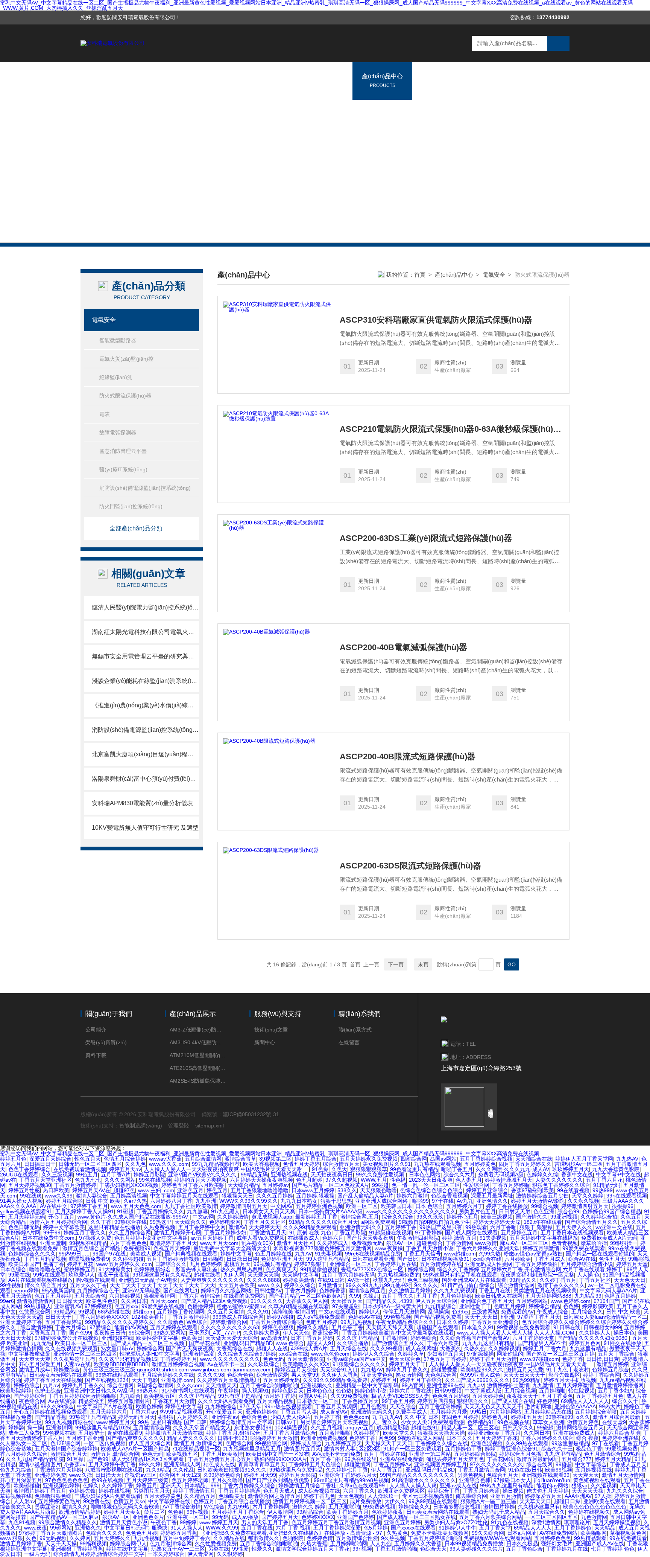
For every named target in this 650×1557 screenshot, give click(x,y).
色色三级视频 (423, 1280)
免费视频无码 (367, 1243)
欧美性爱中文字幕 (157, 1338)
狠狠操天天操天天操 (441, 1433)
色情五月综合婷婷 (125, 1159)
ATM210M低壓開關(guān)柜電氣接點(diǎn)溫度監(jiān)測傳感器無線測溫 (198, 1055)
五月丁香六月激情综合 (289, 1433)
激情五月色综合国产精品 (91, 1248)
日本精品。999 (202, 1485)
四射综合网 (414, 1159)
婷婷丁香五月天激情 (493, 1359)
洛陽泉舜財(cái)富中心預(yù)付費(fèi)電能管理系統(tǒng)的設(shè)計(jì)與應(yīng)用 (145, 778)
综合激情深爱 (272, 1375)
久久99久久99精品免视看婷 (335, 1380)
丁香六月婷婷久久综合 (547, 1438)
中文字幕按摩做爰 (29, 1354)
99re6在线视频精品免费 (373, 1254)
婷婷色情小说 (370, 1391)
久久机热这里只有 (74, 1359)
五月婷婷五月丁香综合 (237, 1512)
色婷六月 (332, 1238)
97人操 (603, 1496)
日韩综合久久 (171, 1264)
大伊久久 (394, 1501)
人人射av (24, 1501)
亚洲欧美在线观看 (604, 1501)
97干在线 (443, 1201)
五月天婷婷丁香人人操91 (84, 1211)
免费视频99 (136, 1248)
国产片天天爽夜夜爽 (370, 1238)
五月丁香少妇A (615, 1391)
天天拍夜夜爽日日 (332, 1175)
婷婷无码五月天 (136, 1417)
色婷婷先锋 (82, 1491)
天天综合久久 (190, 1222)
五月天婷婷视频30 (29, 1185)
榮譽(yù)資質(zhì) (106, 1042)
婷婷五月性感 (24, 1190)
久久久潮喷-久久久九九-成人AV (512, 1169)
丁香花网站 (500, 1459)
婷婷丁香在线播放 (507, 1206)
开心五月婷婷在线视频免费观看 (50, 1412)
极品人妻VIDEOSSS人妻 (400, 1396)
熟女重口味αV (117, 1348)
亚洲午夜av (224, 1417)
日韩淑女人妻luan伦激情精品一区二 (605, 1317)
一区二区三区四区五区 (551, 1517)
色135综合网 (65, 1443)
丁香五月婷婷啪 (510, 1185)
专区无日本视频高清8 (427, 1496)
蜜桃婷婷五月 (80, 1269)
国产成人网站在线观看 (471, 1232)
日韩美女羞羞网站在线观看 (61, 1375)
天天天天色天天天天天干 (493, 1406)
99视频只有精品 (272, 1264)
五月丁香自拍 (326, 1459)
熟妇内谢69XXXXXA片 (280, 1459)
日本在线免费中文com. (49, 1238)
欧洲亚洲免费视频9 (323, 1438)
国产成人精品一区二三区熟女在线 (416, 1517)
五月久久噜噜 (227, 1480)
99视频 (86, 1312)
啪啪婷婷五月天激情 (274, 1438)
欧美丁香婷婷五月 (348, 1512)
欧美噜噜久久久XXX (306, 1364)
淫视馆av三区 (140, 1475)
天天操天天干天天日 (388, 1443)
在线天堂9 (614, 1422)
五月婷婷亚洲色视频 (319, 1206)
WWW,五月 (374, 1180)
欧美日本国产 (24, 1264)
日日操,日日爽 (602, 1359)
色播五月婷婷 (620, 1296)
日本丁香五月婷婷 (312, 1338)
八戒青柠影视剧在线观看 (114, 1470)
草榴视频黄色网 (628, 1533)
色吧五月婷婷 (509, 1306)
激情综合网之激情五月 (274, 1496)
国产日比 (407, 1259)
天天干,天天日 (481, 1317)
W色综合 (197, 1322)
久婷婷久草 (411, 1354)
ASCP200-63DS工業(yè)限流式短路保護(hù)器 (426, 538)
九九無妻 (197, 1211)
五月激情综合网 (151, 1427)
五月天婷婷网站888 (548, 1296)
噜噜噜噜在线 (45, 1269)
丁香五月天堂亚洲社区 (45, 1180)
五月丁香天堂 (495, 1528)
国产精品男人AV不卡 (542, 1343)
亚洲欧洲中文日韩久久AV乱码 (99, 1391)
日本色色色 (320, 1391)
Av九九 (465, 1201)
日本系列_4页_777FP (214, 1333)
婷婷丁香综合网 (601, 1375)
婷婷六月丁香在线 (410, 1391)
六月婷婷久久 (192, 1417)
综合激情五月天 (341, 1164)
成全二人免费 (24, 1433)
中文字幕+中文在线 (618, 1175)
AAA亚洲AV (578, 1496)
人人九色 (380, 1543)
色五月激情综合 (602, 1454)
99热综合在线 (130, 1222)
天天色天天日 (629, 1280)
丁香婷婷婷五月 (178, 1359)
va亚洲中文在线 (614, 1227)
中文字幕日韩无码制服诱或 (135, 1528)
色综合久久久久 (104, 1533)
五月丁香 (426, 1296)
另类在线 (218, 1549)
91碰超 (125, 1211)
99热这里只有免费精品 (296, 1470)
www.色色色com (330, 1354)
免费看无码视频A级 (501, 1175)
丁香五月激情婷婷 (75, 1185)
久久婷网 (80, 1538)
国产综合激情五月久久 (591, 1222)
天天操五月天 (347, 1301)
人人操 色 (588, 1275)
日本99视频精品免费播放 (474, 1543)
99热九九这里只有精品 (506, 1485)
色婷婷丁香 (362, 1438)
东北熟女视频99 (253, 1427)
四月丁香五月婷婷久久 (525, 1164)
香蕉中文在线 (577, 1175)
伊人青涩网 (200, 1554)
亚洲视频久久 (317, 1385)
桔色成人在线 (219, 1464)
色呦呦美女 (232, 1496)
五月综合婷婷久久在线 (167, 1375)
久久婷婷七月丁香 (347, 1470)
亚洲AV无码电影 (141, 1290)
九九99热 (238, 1507)
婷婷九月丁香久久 (407, 1370)
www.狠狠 (11, 1538)
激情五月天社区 (295, 1243)
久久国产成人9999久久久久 (477, 1380)
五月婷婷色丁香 (463, 1449)
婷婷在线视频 (114, 1491)
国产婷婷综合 (29, 1396)
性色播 (398, 1180)
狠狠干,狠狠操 (536, 1227)
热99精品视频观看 (181, 1412)
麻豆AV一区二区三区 (524, 1243)
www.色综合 (290, 1343)
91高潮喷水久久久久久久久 (424, 1480)
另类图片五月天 (151, 1491)
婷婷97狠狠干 (310, 1264)
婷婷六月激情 (412, 1196)
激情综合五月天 (68, 1454)
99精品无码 (254, 1175)
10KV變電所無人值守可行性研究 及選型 (145, 827)
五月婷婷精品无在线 (548, 1412)
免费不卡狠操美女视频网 (440, 1533)
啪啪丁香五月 (457, 1169)
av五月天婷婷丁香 (212, 1238)
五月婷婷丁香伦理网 (180, 1312)
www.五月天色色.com (136, 1206)
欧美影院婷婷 (16, 1391)
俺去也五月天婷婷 (548, 1491)
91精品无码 (606, 1185)
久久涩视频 (604, 1485)
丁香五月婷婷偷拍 (536, 1264)
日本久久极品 (522, 1543)
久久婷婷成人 (332, 1243)
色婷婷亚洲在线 (620, 1438)
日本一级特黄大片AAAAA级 (330, 1211)
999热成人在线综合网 (238, 1317)
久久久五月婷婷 (274, 1196)
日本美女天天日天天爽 (269, 1211)
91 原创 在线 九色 (310, 1232)
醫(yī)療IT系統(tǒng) (123, 469)
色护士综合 (48, 1391)
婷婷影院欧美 (598, 1306)
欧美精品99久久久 (481, 1370)
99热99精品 (527, 1380)
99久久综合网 (488, 1533)
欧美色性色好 (102, 1301)
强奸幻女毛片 (557, 1543)
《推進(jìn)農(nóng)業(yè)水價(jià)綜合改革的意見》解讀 (145, 705)
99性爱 (240, 1549)
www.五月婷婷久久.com (124, 1264)
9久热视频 (393, 1538)
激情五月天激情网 (623, 1475)
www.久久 (269, 1285)
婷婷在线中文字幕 (127, 1549)
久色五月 (630, 1217)
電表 (104, 414)
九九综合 (130, 1396)
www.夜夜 (35, 1528)
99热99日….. (74, 1254)
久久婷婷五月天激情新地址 (228, 1380)
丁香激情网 (459, 1243)
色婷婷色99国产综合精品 (611, 1211)
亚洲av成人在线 (458, 1485)
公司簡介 (95, 1030)
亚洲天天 (170, 1485)
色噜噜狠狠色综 (53, 1496)
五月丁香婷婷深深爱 (337, 1528)
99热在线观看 (49, 1275)
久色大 (339, 1169)
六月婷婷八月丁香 (171, 1201)
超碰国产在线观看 (437, 1327)
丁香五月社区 (595, 1280)
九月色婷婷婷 (205, 1264)
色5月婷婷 (376, 1528)
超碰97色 (124, 1190)
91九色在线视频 (510, 1522)
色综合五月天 (502, 1475)
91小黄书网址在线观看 (188, 1391)
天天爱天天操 (263, 1275)
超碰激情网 (357, 1464)
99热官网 (413, 1385)
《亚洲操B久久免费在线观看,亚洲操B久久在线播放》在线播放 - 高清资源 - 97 (292, 1533)
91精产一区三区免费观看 (412, 1449)
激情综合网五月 (367, 1290)
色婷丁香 (572, 1359)
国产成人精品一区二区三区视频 (148, 1343)
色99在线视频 (107, 1480)
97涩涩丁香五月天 (538, 1317)
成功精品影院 (392, 1427)
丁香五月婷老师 (481, 1491)
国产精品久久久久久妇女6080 (593, 1338)
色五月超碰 (309, 1180)
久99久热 (490, 1254)
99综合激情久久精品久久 (67, 1522)
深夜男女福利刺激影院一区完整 (537, 1275)
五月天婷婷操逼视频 (617, 1522)
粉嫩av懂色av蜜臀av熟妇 (533, 1254)
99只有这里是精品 (239, 1396)
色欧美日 (191, 1338)
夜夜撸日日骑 (110, 1333)
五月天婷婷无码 (26, 1217)
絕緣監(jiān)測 (115, 377)
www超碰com (460, 1254)
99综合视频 (544, 1206)
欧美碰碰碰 (27, 1485)
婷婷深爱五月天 (543, 1496)
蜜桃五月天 (237, 1264)
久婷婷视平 (367, 1433)
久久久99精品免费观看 (310, 1227)
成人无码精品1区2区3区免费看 (148, 1459)
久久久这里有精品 (357, 1338)
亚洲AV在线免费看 (401, 1459)
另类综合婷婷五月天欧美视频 (334, 1422)
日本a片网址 (521, 1533)
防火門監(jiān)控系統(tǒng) (130, 506)
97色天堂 (250, 1406)
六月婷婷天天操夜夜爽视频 (261, 1180)
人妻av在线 (77, 1364)
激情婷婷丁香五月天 (173, 1243)
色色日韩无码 (24, 1227)
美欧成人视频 (146, 1254)
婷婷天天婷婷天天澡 (497, 1222)
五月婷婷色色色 (552, 1538)
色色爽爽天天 (281, 1269)
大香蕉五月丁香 (47, 1333)
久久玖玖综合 (263, 1364)
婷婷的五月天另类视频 (200, 1180)
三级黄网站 (485, 1312)
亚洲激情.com (177, 1380)
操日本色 (624, 1333)
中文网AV (281, 1206)
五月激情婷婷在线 (441, 1264)
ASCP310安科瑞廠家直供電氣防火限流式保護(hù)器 (436, 320)
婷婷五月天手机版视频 (570, 1380)
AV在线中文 (53, 1206)
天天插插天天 (221, 1385)
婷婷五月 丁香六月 (544, 1348)
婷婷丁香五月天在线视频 (53, 1380)
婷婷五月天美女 (122, 1512)
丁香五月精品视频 (45, 1259)
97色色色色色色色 (66, 1480)
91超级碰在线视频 (390, 1232)
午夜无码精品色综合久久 (405, 1322)
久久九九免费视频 (455, 1290)
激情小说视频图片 (40, 1464)
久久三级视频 (57, 1175)
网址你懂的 (510, 1354)
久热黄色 (397, 1533)
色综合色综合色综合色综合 (431, 1190)
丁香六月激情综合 (199, 1296)
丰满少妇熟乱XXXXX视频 (128, 1185)
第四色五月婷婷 (460, 1417)
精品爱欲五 (91, 1401)
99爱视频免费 (621, 1449)
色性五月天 (612, 1259)
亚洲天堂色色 (377, 1375)
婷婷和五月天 (526, 1417)
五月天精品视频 (275, 1401)
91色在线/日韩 (525, 1470)
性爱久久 (262, 1549)
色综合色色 (240, 1375)
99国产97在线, (110, 1254)
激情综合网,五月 (359, 1217)
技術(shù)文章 (271, 1030)
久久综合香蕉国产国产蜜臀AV (474, 1338)
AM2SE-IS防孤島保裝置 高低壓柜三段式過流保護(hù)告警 (198, 1081)
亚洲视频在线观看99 (545, 1475)
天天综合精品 (243, 1185)
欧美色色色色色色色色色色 (594, 1507)
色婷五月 (203, 1501)
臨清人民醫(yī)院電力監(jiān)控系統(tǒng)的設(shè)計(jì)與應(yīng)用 (145, 607)
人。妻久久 (385, 1422)
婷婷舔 (16, 1427)
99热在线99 (559, 1417)
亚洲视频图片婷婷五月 (440, 1464)
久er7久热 (135, 1201)
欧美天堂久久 (399, 1433)
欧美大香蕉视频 (261, 1164)
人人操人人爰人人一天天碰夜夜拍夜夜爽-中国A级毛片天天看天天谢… (226, 1169)
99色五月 (87, 1175)
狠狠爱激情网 (159, 1296)
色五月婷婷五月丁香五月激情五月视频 (336, 1522)
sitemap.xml (209, 1126)
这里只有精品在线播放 (114, 1227)
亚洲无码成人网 (182, 1464)
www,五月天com (219, 1243)
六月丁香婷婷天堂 (533, 1338)
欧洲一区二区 (362, 1206)
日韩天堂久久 (518, 1427)
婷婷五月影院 (149, 1175)
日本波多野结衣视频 (456, 1507)
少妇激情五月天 (445, 1354)
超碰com (143, 1312)
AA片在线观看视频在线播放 (40, 1280)
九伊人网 (234, 1275)
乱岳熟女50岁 (257, 1243)
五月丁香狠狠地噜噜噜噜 (260, 1190)
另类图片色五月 (477, 1211)
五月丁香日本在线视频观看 (572, 1232)
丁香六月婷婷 (300, 1290)
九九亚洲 (205, 1201)
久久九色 (135, 1164)
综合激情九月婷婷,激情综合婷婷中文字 (98, 1554)
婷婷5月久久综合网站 (226, 1290)
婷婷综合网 (421, 1269)
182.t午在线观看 (543, 1222)
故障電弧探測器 (117, 433)
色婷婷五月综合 (610, 1370)
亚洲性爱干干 (475, 1306)
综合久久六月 (459, 1175)
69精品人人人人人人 (585, 1401)
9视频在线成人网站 (420, 1438)
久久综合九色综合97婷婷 (246, 1354)
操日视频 (513, 1491)
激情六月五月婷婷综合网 (58, 1222)
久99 (354, 1296)
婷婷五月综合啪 (64, 1201)
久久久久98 (210, 1375)
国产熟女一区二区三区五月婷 (560, 1354)
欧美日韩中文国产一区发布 (277, 1454)
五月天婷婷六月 (108, 1412)
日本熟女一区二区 (318, 1401)
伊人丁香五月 (386, 1470)
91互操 (75, 1459)
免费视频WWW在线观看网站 (497, 1538)
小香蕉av (74, 1464)
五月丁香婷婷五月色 (599, 1396)
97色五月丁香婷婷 (445, 1359)
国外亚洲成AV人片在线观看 (474, 1280)
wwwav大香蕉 (165, 1159)
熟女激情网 (409, 1375)
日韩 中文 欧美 (103, 1201)
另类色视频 (470, 1475)
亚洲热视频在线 (289, 1175)
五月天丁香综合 (616, 1354)
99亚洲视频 (563, 1217)
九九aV (475, 1385)
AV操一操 (359, 1280)
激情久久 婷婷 (308, 1507)
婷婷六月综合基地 (619, 1433)
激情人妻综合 (91, 1196)
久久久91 (258, 1312)
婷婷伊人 (369, 1312)
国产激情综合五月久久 (398, 1343)
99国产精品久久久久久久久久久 (417, 1475)
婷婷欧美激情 (298, 1280)
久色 (31, 1538)
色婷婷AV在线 (364, 1317)
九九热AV (627, 1159)
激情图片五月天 (302, 1449)
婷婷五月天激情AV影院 (538, 1201)
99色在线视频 (155, 1180)
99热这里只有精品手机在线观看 (460, 1275)
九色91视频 (21, 1522)
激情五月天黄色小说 (123, 1522)
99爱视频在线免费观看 (523, 1327)
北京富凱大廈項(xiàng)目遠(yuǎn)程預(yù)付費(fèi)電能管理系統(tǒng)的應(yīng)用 (145, 754)
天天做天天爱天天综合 (231, 1338)
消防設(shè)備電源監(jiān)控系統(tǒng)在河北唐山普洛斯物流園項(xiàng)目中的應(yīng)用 (145, 730)
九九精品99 (587, 1296)
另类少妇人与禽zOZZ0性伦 (456, 1522)
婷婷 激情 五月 (459, 1238)
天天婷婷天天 (264, 1227)
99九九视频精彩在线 (69, 1422)
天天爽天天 (586, 1475)
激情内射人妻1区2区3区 (352, 1449)
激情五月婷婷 (612, 1364)
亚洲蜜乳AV (68, 1306)
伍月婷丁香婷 (280, 1396)
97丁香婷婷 (428, 1232)
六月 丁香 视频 (293, 1528)
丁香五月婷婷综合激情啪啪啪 (82, 1396)
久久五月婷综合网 (130, 1232)
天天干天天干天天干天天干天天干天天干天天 (162, 1285)
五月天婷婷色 (488, 1396)
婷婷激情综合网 (228, 1322)
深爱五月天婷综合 (50, 1159)
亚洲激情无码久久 (361, 1227)
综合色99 (568, 1211)
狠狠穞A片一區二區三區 (488, 1501)
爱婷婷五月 (384, 1380)
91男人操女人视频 (21, 1201)
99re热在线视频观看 (288, 1406)
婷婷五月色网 (585, 1343)
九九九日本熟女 (299, 1201)
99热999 (602, 1190)
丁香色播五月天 (360, 1401)
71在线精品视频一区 (196, 1449)
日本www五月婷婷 (313, 1190)
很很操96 (622, 1206)
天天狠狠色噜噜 (378, 1190)
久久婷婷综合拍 (598, 1217)
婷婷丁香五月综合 (316, 1159)
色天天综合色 (405, 1359)
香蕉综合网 (325, 1333)
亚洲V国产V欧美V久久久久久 (203, 1175)
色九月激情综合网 (171, 1543)
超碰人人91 (320, 1343)
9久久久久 (426, 1285)
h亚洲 (507, 1317)
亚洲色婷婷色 (261, 1412)
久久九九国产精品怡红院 (35, 1459)
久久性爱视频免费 (216, 1543)
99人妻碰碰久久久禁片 (476, 1549)
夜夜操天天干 (522, 1396)
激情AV (237, 1227)
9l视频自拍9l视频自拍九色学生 (434, 1222)
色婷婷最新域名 (153, 1269)
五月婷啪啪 (552, 1391)
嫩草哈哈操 (594, 1243)
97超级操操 (480, 1354)
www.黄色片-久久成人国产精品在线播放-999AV (133, 1217)
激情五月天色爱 (524, 1370)
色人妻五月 (469, 1180)
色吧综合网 (239, 1443)
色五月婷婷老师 (190, 1480)
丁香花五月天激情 (174, 1401)
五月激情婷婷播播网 (620, 1385)
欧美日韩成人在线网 (498, 1296)
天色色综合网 (441, 1375)
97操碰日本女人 (512, 1480)
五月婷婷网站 (532, 1301)
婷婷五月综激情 (540, 1248)
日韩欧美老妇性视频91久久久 (231, 1470)
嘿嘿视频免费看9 (89, 1259)
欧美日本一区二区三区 (81, 1343)
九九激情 (542, 1385)
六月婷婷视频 (125, 1296)
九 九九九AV (386, 1417)
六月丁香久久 (359, 1491)
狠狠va (579, 1485)
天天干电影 (145, 1380)
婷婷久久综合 (300, 1285)
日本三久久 (459, 1438)
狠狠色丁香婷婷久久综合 (561, 1185)
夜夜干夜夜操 (113, 1275)
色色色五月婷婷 (450, 1396)
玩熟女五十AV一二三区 (178, 1549)
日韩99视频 (448, 1391)
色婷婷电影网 (225, 1222)
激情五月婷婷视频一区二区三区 (310, 1501)
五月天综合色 (90, 1296)
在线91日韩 (331, 1280)
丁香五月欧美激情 (222, 1454)
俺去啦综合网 (471, 1496)
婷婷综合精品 (544, 1306)
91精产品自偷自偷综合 (468, 1285)
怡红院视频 (581, 1391)
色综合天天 (433, 1549)
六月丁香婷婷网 (270, 1507)
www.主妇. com (156, 1190)
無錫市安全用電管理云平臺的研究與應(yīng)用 (145, 656)
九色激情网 (594, 1517)
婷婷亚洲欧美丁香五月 (494, 1433)
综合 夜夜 (587, 1438)
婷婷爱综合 (66, 1370)
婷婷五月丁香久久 (85, 1232)
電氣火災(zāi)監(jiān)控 (126, 359)
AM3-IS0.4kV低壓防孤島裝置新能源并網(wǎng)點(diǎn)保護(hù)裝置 (198, 1042)
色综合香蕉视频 (449, 1196)
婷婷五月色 (13, 1159)
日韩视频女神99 (602, 1327)
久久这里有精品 (196, 1396)
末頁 (423, 964)
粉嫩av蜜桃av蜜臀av (241, 1306)
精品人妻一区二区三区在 (470, 1427)
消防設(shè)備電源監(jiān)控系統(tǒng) (145, 488)
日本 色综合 (429, 1206)
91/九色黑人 (225, 1211)
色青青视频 (564, 1243)
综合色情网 (120, 1385)
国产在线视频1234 (107, 1380)
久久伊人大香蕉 (339, 1375)
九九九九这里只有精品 (488, 1343)
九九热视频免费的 (399, 1275)
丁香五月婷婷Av (392, 1464)
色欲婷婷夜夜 (387, 1512)
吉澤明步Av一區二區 (578, 1164)
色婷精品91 (480, 1422)
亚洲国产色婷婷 (355, 1517)
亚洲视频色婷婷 (61, 1485)
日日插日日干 (40, 1164)
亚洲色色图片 (148, 1517)
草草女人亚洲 (548, 1422)
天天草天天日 (535, 1501)
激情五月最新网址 (537, 1459)
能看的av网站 (552, 1485)
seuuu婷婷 (26, 1290)
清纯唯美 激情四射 (294, 1312)
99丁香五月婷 (398, 1401)
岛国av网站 (443, 1159)
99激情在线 (96, 1501)
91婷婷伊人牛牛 (457, 1528)
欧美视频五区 (159, 1396)
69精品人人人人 (532, 1528)
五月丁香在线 (257, 1528)
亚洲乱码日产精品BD (248, 1343)
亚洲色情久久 (492, 1201)
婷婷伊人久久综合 (373, 1354)
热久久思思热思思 (241, 1269)
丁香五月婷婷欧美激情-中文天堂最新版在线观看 (398, 1333)
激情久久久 (75, 1507)
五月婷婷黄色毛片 (59, 1501)
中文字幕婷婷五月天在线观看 (184, 1196)
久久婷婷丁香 (117, 1485)
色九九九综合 (16, 1470)
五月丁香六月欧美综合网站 (490, 1517)
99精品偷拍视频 (319, 1269)
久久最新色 (170, 1322)
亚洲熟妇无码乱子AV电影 (148, 1280)
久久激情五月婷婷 (410, 1290)
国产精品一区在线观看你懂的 (600, 1254)
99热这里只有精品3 (92, 1417)
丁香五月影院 (350, 1232)
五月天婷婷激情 (574, 1385)
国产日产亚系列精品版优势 (278, 1480)
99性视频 (11, 1285)
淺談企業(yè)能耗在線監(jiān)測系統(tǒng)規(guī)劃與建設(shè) (145, 681)
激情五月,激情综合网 (198, 1443)
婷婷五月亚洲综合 (487, 1190)
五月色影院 (373, 1406)
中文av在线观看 (337, 1312)
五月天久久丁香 (88, 1285)
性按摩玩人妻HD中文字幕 (150, 1354)
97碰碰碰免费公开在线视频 (67, 1338)
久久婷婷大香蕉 (261, 1333)
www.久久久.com (169, 1164)
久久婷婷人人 (595, 1333)
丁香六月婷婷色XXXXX (101, 1317)
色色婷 (571, 1306)
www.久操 (80, 1475)
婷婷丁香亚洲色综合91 (511, 1449)
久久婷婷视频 (504, 1348)
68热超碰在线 (114, 1312)
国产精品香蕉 (50, 1417)
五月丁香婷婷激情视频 (173, 1259)
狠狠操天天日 (237, 1196)
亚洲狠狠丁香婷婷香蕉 (76, 1549)
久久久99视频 (386, 1348)
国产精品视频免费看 (438, 1317)
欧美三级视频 (497, 1217)
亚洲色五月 (190, 1190)
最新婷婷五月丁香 (316, 1217)
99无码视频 (53, 1538)
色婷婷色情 (320, 1538)
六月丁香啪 (503, 1227)
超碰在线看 (207, 1275)
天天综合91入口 (339, 1370)
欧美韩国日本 (396, 1206)
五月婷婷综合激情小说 (586, 1264)
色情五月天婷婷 (301, 1164)
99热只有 (147, 1391)
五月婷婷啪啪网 (348, 1543)
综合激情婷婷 (36, 1327)
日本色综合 (13, 1269)
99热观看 (476, 1227)
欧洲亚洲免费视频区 (401, 1491)
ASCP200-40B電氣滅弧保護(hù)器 (403, 647)
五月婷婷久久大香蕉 (418, 1543)
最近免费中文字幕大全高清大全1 (231, 1248)
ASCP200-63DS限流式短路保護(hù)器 (410, 866)
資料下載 (95, 1055)
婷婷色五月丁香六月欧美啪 (193, 1185)
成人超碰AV (334, 1412)
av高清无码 (274, 1338)
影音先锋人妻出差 (196, 1269)
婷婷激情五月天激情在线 (174, 1433)
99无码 (220, 1517)
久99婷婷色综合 (222, 1475)
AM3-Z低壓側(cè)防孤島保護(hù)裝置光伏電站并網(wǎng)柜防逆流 (198, 1030)
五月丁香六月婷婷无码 (348, 1275)
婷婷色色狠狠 (278, 1327)
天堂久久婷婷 (587, 1196)
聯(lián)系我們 (526, 80)
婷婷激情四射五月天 (243, 1206)
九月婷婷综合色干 (98, 1290)
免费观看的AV (517, 1312)
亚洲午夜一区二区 (188, 1517)
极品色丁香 (589, 1449)
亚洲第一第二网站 (430, 1454)
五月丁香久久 (397, 1296)
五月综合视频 (520, 1391)
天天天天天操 (587, 1491)
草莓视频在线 (16, 1496)
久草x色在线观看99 (362, 1485)
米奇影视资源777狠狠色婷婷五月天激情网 (322, 1248)
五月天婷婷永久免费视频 (369, 1159)
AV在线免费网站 (558, 1533)
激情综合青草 (240, 1159)
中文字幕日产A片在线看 (105, 1406)
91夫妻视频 (493, 1238)
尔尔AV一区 (399, 1243)
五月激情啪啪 (335, 1433)
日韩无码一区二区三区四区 (90, 1164)
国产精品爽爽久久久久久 (135, 1438)
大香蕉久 (450, 1348)
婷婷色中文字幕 (183, 1406)
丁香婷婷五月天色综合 (315, 1464)
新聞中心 (434, 80)
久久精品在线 (229, 1538)
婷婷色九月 (494, 1417)
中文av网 (203, 1217)
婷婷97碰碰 (280, 1317)
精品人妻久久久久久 (190, 1438)
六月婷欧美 (517, 1259)
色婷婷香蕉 (332, 1290)
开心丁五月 (61, 1217)
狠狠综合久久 (473, 1401)
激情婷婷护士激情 (508, 1385)
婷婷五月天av (125, 1169)
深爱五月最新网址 (492, 1196)
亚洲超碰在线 (117, 1338)
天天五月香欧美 (236, 1285)
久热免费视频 (159, 1227)
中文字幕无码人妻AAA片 (608, 1290)
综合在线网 (539, 1464)
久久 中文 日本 (421, 1417)
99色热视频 (397, 1317)
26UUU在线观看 (19, 1175)
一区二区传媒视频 (105, 1443)
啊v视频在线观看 (95, 1280)
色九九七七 (88, 1180)
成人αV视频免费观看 (321, 1317)
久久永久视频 (583, 1201)
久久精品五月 (200, 1496)
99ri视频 (362, 1549)
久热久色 (474, 1348)
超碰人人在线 (272, 1348)
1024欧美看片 (147, 1317)
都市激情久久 (263, 1538)
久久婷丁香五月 (557, 1280)
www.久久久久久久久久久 (230, 1359)
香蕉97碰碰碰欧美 (532, 1190)
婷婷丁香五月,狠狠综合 (233, 1433)
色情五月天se (129, 1501)
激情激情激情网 (35, 1301)
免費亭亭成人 (411, 1412)
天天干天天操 (61, 1543)
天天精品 (604, 1528)
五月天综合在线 (348, 1348)
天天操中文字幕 (300, 1275)
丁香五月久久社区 (265, 1222)
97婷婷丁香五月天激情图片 (51, 1533)
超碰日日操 (567, 1501)
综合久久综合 (397, 1217)
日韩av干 (286, 1422)
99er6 (7, 1301)
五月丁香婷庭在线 (385, 1454)
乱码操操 (438, 1312)
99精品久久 (522, 1280)
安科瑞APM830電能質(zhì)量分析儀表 (142, 803)
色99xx (460, 1312)
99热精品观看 (590, 1538)
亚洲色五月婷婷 (402, 1522)
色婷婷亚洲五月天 (282, 1259)
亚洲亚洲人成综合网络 (382, 1201)
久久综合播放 (353, 1343)
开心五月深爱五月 (40, 1364)
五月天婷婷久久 (112, 1538)
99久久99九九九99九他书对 (378, 1285)
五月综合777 (577, 1459)
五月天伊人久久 (574, 1227)
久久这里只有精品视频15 (128, 1359)
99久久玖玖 (429, 1217)
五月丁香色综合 (524, 1549)
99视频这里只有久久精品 (161, 1275)
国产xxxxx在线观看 (413, 1528)
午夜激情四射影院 (418, 1238)
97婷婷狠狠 (98, 1306)
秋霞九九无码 (388, 1280)
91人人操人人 (186, 1528)
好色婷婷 (547, 1401)
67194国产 (606, 1301)
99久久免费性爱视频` (381, 1175)
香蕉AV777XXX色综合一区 (373, 1269)
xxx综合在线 (486, 1259)
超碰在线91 (424, 1427)
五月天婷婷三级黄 (147, 1480)
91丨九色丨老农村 (567, 1370)
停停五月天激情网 (404, 1312)
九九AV (303, 1254)
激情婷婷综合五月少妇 (542, 1196)
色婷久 (91, 1485)
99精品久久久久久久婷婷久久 (119, 1322)
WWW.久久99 (222, 1528)
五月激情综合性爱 (357, 1538)
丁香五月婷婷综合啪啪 (434, 1538)
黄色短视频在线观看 (597, 1480)
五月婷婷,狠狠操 (315, 1196)
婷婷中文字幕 (236, 1254)
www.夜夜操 (389, 1248)
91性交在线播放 (622, 1343)
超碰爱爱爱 (444, 1370)
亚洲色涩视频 (487, 1443)
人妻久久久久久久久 (559, 1180)
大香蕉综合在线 (234, 1348)
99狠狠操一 (623, 1243)
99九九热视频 (356, 1322)
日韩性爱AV (268, 1290)
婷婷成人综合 (306, 1443)
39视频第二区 (275, 1159)
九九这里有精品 (588, 1348)
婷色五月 (217, 1190)
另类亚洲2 (47, 1507)
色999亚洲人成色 (480, 1375)
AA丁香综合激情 (181, 1507)
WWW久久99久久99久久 (248, 1201)
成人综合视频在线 (319, 1491)
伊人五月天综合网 (436, 1301)
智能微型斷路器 (117, 340)
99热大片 (610, 1406)
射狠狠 (166, 1417)
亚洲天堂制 (53, 1243)
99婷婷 (188, 1522)
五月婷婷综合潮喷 (596, 1412)
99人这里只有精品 (327, 1259)
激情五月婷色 (583, 1422)
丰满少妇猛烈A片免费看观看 (107, 1496)
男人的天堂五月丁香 (265, 1522)
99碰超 (380, 1185)
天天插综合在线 (533, 1159)
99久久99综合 (57, 1406)
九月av (51, 1385)
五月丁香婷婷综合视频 (486, 1159)
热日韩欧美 (56, 1190)
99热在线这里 (361, 1459)
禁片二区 (154, 1512)
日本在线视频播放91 (445, 1259)
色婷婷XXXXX (317, 1517)
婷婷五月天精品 (613, 1459)
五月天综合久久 (546, 1512)
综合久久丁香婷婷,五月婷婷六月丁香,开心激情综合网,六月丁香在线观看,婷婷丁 (530, 1269)
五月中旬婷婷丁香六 (186, 1538)
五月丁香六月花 (604, 1180)
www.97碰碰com (539, 1359)
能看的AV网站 (130, 1327)
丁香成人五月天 (628, 1464)
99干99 (52, 1232)
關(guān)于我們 (322, 80)
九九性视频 (147, 1538)
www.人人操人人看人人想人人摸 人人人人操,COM (516, 1333)
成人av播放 (245, 1517)
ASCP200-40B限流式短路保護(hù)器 (407, 757)
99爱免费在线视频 (162, 1306)
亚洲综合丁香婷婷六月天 (348, 1475)
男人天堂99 (304, 1375)
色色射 (176, 1512)
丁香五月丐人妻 (298, 1412)
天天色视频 (351, 1496)
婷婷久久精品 (312, 1327)
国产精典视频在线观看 (191, 1254)
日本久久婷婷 (452, 1322)
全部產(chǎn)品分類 (135, 528)
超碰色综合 (429, 1243)
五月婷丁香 (327, 1417)
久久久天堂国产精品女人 (202, 1427)
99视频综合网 (271, 1443)
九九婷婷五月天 (343, 1443)
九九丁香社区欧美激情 (190, 1206)
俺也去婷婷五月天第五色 (455, 1459)
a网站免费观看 (378, 1222)
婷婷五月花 (80, 1264)
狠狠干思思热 (336, 1201)
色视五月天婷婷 (171, 1248)
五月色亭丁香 (347, 1327)
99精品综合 (309, 1512)
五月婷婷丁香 (400, 1227)
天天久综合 (403, 1406)
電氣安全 (104, 320)
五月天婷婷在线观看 (173, 1327)
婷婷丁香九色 (319, 1496)
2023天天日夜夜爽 (431, 1180)
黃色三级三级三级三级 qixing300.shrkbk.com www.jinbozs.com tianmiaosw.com (177, 1370)
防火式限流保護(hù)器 (125, 396)
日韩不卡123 (232, 1438)
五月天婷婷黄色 (162, 1496)
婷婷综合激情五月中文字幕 (241, 1422)
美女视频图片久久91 (387, 1164)
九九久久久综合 (624, 1491)
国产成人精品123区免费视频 (214, 1301)
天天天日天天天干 (524, 1375)
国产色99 (80, 1333)
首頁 (419, 274)
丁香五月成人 (549, 1259)
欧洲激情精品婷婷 (80, 1512)
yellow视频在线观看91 (26, 1211)
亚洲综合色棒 (475, 1480)
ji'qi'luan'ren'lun (552, 1480)
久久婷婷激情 (233, 1217)
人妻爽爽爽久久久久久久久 (212, 1280)
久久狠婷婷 (230, 1554)
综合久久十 (625, 1401)
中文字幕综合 (591, 1464)
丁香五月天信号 (422, 1254)
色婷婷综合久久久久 (32, 1254)
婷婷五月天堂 (632, 1264)
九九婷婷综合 (221, 1406)
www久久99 (59, 1196)
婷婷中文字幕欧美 (64, 1227)
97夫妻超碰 (345, 1306)
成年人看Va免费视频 (261, 1238)
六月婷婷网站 (505, 1412)
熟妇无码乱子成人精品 (498, 1512)
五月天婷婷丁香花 (496, 1438)
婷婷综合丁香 (444, 1491)
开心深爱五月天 (224, 1412)
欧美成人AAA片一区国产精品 (135, 1449)
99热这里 (161, 1222)
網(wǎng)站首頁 (261, 80)
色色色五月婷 (141, 1533)
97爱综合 (100, 1327)
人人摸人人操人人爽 (413, 1485)
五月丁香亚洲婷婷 (440, 1406)
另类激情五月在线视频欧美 (545, 1290)
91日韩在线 (566, 1327)
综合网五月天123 (179, 1475)
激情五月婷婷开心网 (177, 1232)
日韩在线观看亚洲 (373, 1259)
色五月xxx (126, 1306)
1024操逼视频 (291, 1427)
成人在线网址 (421, 1348)
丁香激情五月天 (267, 1232)
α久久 (583, 1417)
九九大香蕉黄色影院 (615, 1169)
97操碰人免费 (95, 1238)
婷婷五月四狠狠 (435, 1401)
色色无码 (273, 1359)
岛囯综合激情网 (155, 1385)
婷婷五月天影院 (297, 1475)
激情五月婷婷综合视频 (178, 1364)
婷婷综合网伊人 (128, 1543)
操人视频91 (255, 1391)
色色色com (356, 1417)
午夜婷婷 (228, 1391)
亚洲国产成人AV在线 (600, 1543)
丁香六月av (143, 1412)
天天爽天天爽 (34, 1359)
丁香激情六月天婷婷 (58, 1470)
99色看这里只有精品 (414, 1169)
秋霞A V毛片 (313, 1396)
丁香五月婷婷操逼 (239, 1491)
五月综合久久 (587, 1312)
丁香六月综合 (71, 1327)
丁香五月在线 (494, 1290)
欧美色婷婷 (149, 1406)
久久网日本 (134, 1301)
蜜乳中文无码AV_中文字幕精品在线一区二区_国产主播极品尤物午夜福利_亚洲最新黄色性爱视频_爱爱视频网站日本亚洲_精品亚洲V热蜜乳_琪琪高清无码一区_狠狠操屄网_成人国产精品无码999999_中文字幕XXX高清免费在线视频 (269, 1153)
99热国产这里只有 (440, 1227)
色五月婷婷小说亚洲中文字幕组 (151, 1238)
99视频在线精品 (88, 1243)
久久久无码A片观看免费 (226, 1401)
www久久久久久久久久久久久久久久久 (411, 1211)
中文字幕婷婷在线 (169, 1501)
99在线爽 (31, 1196)
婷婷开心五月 (462, 1217)
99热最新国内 (58, 1290)
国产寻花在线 (204, 1343)
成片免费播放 (365, 1501)
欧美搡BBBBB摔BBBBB (121, 1364)
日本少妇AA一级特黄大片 (392, 1306)
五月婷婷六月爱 (448, 1412)
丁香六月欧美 (443, 1343)
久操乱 (371, 1296)
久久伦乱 (183, 1470)
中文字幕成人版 (483, 1391)
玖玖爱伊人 (81, 1275)
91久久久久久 (267, 1301)
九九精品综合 (440, 1306)
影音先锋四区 (564, 1375)
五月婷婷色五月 (519, 1232)
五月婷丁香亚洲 (84, 1438)
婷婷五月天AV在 (91, 1190)
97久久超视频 (341, 1180)
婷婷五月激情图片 (129, 1401)
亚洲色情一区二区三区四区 (85, 1354)
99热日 (478, 1412)
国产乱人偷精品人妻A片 (365, 1196)
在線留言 (477, 80)
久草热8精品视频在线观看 (298, 1306)
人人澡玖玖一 (383, 1496)
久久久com (189, 1385)
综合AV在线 (582, 1259)
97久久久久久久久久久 (496, 1464)
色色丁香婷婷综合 (29, 1169)
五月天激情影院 (305, 1359)
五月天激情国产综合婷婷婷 (66, 1449)
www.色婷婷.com (571, 1301)
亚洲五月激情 (506, 1496)
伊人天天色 (296, 1333)
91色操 (320, 1169)
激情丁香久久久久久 (561, 1285)
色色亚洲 (543, 1211)
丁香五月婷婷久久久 (160, 1211)
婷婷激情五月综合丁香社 (307, 1485)
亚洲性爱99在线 (445, 1385)
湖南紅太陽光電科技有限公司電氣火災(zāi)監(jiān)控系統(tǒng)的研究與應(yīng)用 (145, 632)
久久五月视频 (326, 1427)
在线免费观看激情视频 (79, 1169)
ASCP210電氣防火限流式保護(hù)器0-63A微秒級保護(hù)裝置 (452, 429)
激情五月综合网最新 (617, 1417)
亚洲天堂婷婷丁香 (21, 1322)
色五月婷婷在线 (273, 1254)
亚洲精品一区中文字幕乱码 (367, 1385)
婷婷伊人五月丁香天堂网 (584, 1159)
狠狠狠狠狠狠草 (368, 1169)
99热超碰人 (37, 1306)
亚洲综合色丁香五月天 (486, 1301)
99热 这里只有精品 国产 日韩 (172, 1422)
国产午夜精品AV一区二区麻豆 (64, 1517)
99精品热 (64, 1312)
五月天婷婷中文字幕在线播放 (544, 1238)
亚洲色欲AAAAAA (575, 1406)
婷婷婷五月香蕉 (178, 1533)
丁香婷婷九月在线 (396, 1264)
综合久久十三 (557, 1449)
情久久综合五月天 (46, 1285)
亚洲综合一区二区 (351, 1264)
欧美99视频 (558, 1470)
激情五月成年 (34, 1370)
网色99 (386, 1438)
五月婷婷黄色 (480, 1164)
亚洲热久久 (88, 1528)
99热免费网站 (169, 1333)
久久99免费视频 (349, 1396)
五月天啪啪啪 (344, 1507)
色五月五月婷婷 (53, 1296)
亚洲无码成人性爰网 (488, 1264)
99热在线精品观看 (117, 1375)
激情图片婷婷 (499, 1507)
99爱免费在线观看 (583, 1248)
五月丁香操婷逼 (63, 1322)
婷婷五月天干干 (407, 1364)
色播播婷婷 (200, 1306)
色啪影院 (293, 1538)
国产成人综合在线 (513, 1401)
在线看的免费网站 (244, 1296)
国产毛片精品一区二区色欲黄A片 (330, 1185)
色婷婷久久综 (542, 1175)
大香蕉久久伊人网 (307, 1301)
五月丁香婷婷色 (572, 1528)
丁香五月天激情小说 (429, 1248)
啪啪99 (420, 1201)
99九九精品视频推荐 (216, 1164)
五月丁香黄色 (557, 1396)
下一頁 (396, 964)
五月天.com (164, 1301)
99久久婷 (150, 1464)
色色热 (344, 1391)
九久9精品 (158, 1470)
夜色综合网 (32, 1401)
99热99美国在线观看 (433, 1501)
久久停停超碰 (128, 1259)
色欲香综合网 (34, 1312)
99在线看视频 (573, 1190)
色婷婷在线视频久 (589, 1512)
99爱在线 (19, 1275)
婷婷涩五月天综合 (296, 1370)
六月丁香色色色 (128, 1243)
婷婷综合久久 (414, 1507)
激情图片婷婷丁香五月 (40, 1491)
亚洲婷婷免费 (50, 1475)
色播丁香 (53, 1264)
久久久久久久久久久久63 (229, 1327)
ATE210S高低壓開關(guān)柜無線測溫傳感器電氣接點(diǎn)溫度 (198, 1068)
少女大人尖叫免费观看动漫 (432, 1422)
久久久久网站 (120, 1180)
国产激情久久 (531, 1217)
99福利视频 (93, 1543)
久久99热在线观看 (527, 1443)
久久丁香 (100, 1222)
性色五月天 (87, 1159)
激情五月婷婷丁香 (21, 1543)
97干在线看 (605, 1443)
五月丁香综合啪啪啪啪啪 (269, 1385)
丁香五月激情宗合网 (481, 1470)
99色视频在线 (513, 1422)
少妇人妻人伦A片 (290, 1417)
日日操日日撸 (242, 1259)
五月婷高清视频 (128, 1196)
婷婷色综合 (423, 1338)
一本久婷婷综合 (165, 1554)
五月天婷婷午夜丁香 (112, 1464)
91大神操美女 (115, 1269)
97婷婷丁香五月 (89, 1206)
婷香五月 (146, 1485)
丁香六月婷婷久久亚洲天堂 (487, 1248)
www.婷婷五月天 (115, 1422)
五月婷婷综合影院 (475, 1454)
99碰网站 (61, 1528)
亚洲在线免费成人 (574, 1433)
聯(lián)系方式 (355, 1030)
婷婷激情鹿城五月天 (508, 1180)
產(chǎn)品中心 (382, 80)
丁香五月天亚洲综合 (495, 1322)
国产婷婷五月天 (279, 1517)
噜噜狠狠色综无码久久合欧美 (125, 1507)
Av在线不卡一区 (226, 1364)
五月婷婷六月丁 (464, 1206)
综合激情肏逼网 (516, 1285)
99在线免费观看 (628, 1538)
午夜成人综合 (552, 1312)
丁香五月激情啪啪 (396, 1549)
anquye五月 (359, 1427)
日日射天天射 (514, 1211)
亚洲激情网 (59, 1427)
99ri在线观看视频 (626, 1196)
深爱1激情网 (546, 1522)
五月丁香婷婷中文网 (202, 1227)
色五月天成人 (279, 1491)
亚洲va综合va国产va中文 (356, 1359)
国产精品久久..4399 (389, 1301)
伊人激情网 (280, 1512)
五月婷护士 (91, 1433)
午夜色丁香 (163, 1522)
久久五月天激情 (225, 1312)
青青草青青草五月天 (262, 1464)
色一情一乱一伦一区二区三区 (426, 1185)
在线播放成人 (303, 1238)
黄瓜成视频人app (272, 1217)
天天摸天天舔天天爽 (389, 1327)
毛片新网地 (538, 1406)
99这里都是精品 (570, 1443)
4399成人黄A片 (309, 1348)
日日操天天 (70, 1301)
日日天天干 (58, 1317)
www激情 (486, 1243)
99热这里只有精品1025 (102, 1427)
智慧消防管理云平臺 (123, 451)
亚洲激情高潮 (198, 1354)
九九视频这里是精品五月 (252, 1449)
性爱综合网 (476, 1185)
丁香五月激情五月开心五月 (219, 1459)
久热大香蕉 (314, 1543)
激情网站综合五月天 (580, 1427)
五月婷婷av (275, 1185)
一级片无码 (37, 1554)
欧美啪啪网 (593, 1533)
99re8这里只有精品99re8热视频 (351, 1480)
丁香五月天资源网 (336, 1406)
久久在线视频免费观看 (71, 1348)
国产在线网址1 (180, 1290)
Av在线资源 (61, 1401)
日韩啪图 (212, 1259)
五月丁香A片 (116, 1175)
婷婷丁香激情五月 (194, 1491)
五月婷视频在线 (593, 1470)
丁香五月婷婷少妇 (225, 1232)
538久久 (347, 1190)
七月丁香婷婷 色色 (613, 1549)
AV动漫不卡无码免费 (336, 1454)
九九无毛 (41, 1343)
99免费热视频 (379, 1507)
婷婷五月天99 (260, 1475)
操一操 (35, 1427)
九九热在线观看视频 (437, 1164)
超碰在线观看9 (125, 1433)
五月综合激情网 (203, 1159)
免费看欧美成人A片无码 (609, 1238)
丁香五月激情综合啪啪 (276, 1322)
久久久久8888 (263, 1280)
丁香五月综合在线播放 (243, 1501)
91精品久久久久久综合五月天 (323, 1222)
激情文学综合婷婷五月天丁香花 (312, 1549)
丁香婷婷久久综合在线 (441, 1443)
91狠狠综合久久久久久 (359, 1364)
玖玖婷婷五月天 (570, 1169)
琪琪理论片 (577, 1522)
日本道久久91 (478, 1327)
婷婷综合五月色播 (520, 1454)
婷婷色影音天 (288, 1391)
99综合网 (139, 1333)
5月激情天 (331, 1285)
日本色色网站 (424, 1175)
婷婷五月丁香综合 (421, 1380)
